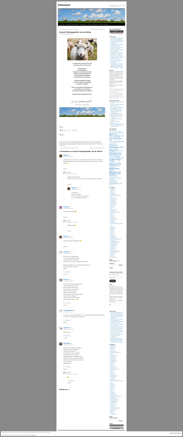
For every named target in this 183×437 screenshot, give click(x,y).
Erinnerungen (119, 141)
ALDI (119, 131)
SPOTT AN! (61, 24)
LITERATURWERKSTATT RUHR (117, 223)
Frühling (99, 141)
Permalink (63, 145)
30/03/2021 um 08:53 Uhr (68, 281)
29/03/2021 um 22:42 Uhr (72, 222)
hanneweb (65, 236)
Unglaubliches (113, 245)
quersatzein (66, 251)
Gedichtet (82, 141)
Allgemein (72, 141)
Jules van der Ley (113, 59)
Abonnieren (113, 281)
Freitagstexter (113, 200)
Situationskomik (113, 237)
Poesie (112, 232)
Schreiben (113, 175)
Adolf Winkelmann (113, 131)
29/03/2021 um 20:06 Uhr (68, 156)
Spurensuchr (113, 240)
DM (111, 196)
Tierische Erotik (80, 144)
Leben (111, 156)
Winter (111, 184)
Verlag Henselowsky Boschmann (115, 178)
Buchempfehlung (119, 133)
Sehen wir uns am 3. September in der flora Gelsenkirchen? (117, 61)
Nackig (97, 142)
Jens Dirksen (121, 150)
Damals (117, 137)
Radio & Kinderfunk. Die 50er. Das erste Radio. (69, 29)
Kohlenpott (115, 153)
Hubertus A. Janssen (113, 148)
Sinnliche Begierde (69, 144)
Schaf (64, 144)
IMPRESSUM (83, 24)
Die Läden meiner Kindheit (115, 195)
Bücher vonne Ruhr (116, 136)
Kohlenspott (64, 4)
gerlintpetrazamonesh (114, 65)
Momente (112, 227)
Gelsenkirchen (116, 147)
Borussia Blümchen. (114, 114)
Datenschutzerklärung (104, 24)
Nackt (100, 142)
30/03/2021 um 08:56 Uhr (68, 312)
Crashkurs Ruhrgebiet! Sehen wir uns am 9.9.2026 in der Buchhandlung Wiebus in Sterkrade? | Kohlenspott (117, 39)
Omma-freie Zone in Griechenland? (116, 118)
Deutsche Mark (113, 194)
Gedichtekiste (73, 142)
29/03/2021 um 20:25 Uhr (76, 189)
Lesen (117, 156)
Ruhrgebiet (115, 172)
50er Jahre (113, 130)
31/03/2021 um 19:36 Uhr (68, 344)
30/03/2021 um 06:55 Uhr (68, 253)
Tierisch (75, 144)
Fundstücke (113, 144)
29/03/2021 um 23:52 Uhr (68, 237)
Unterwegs (112, 246)
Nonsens (61, 144)
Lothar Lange (89, 142)
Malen (112, 226)
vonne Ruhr (113, 181)
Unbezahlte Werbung (113, 176)
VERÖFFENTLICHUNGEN (92, 24)
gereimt (81, 142)
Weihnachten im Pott (114, 251)
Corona (111, 137)
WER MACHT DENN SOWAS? (72, 24)
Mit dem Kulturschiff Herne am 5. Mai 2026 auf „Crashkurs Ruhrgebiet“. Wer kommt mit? (117, 125)
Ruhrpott (115, 173)
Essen (111, 143)
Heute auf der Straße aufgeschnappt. (97, 29)
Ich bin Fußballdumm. (114, 113)
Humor (86, 141)
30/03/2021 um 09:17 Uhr (68, 329)
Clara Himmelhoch (68, 310)
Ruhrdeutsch (114, 169)
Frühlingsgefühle (62, 142)
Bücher (113, 134)
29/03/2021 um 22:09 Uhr (68, 208)
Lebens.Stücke (113, 218)
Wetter (112, 254)
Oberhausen (114, 166)
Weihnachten (113, 182)
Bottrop (112, 133)
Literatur (119, 158)
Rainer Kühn (66, 343)
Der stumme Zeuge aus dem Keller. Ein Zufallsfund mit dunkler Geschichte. (116, 111)
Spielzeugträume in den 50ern (116, 239)
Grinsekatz (66, 327)
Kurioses (112, 215)
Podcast (112, 230)
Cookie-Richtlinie (33, 435)
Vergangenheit (113, 248)
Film (114, 143)
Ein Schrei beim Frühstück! (117, 63)
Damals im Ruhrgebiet (115, 139)
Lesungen (112, 221)
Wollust (85, 144)
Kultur (112, 155)
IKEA (112, 208)
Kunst (118, 155)
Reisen (112, 233)
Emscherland (113, 197)
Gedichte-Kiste (77, 141)
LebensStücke (113, 219)
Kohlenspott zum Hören (115, 212)
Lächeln (89, 141)
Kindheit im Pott (118, 152)
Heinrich (65, 155)
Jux (112, 152)
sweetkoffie (65, 206)
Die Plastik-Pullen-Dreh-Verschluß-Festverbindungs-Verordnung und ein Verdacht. (117, 66)
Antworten (65, 168)
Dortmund (111, 141)
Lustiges (93, 142)
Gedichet (68, 142)
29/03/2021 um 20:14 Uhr (72, 173)
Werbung (112, 253)
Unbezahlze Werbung (114, 242)
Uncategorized (113, 244)
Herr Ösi (65, 279)
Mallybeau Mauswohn (114, 44)
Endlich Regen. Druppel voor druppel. (117, 101)
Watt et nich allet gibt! (114, 250)
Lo (72, 34)
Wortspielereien (113, 257)
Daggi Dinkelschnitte (114, 47)
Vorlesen (112, 249)
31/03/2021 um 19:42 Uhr (72, 374)
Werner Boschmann (115, 183)
